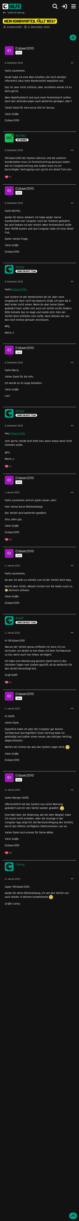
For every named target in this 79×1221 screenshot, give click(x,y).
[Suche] (55, 6)
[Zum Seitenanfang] (73, 1216)
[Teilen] (73, 37)
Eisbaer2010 (19, 289)
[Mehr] (72, 63)
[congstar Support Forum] (12, 6)
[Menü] (73, 6)
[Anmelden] (64, 6)
